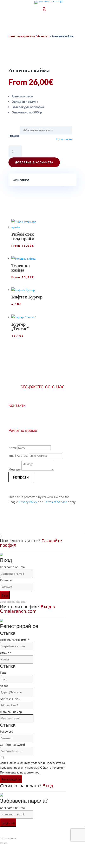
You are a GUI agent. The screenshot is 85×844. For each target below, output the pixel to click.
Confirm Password (12, 745)
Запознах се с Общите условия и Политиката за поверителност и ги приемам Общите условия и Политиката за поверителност (32, 768)
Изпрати (21, 477)
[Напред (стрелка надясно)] (5, 843)
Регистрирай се (11, 779)
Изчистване (64, 139)
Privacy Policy (28, 502)
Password (6, 580)
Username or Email (13, 567)
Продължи (8, 823)
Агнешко (43, 36)
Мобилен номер (11, 712)
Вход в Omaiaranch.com (27, 608)
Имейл (6, 653)
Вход (5, 595)
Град (3, 672)
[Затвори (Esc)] (14, 838)
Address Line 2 (10, 699)
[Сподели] (10, 838)
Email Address (18, 456)
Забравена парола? (13, 602)
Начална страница (21, 36)
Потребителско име (14, 640)
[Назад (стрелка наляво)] (1, 843)
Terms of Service (55, 502)
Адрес (4, 686)
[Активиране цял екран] (5, 838)
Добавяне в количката (34, 162)
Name (12, 448)
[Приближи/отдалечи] (1, 838)
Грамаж (14, 136)
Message (14, 469)
